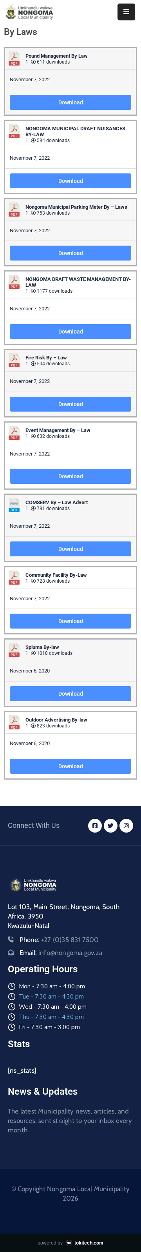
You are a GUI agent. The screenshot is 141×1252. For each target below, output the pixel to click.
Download (70, 102)
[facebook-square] (95, 826)
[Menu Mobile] (126, 12)
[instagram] (126, 826)
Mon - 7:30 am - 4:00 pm (52, 986)
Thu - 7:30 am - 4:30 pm (51, 1017)
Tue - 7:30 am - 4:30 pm (51, 997)
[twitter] (111, 826)
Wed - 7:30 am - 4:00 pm (53, 1007)
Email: (61, 953)
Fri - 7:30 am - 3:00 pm (49, 1027)
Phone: (59, 940)
